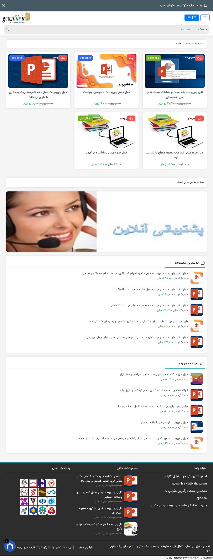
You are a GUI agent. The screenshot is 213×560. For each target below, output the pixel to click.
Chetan (190, 558)
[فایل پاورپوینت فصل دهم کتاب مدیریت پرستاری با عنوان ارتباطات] (38, 70)
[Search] (8, 29)
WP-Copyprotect (205, 558)
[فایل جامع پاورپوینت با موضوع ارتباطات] (106, 70)
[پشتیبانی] (106, 221)
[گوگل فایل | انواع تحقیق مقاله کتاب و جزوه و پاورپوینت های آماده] (16, 17)
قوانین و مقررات (83, 547)
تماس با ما (55, 547)
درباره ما (67, 547)
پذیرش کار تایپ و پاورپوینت (31, 547)
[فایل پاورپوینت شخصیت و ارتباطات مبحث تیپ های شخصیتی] (175, 70)
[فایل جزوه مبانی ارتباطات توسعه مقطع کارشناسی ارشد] (175, 131)
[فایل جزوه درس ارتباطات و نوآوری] (106, 131)
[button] (3, 5)
